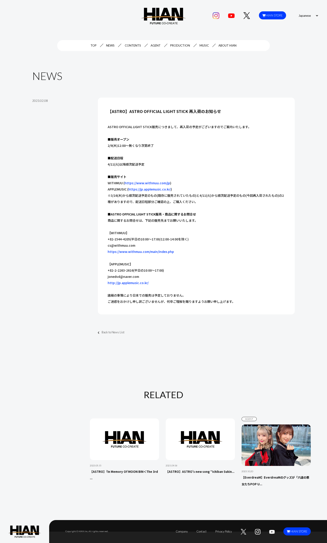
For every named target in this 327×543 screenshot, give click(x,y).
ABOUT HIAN (227, 45)
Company (182, 531)
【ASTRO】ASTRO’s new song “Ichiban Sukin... (200, 471)
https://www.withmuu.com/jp (147, 183)
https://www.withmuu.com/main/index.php (141, 251)
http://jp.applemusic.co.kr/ (128, 283)
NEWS (110, 45)
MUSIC (204, 45)
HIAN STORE (274, 15)
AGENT (156, 45)
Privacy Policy (223, 531)
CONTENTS (133, 45)
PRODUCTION (180, 45)
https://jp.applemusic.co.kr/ (149, 189)
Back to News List (113, 332)
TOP (94, 45)
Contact (201, 531)
